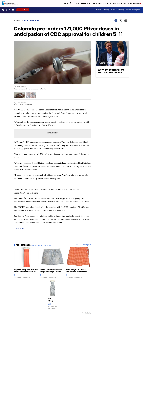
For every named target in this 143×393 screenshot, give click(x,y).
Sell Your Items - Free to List (41, 245)
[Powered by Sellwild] (88, 313)
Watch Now (134, 3)
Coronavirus (31, 21)
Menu (67, 3)
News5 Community (102, 9)
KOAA (3, 10)
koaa (10, 10)
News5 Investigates (133, 9)
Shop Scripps (119, 3)
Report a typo (19, 228)
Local (77, 3)
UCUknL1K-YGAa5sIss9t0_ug (13, 10)
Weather (97, 3)
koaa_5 (7, 10)
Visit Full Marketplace (83, 245)
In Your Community (117, 9)
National (86, 3)
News (17, 21)
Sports (107, 3)
